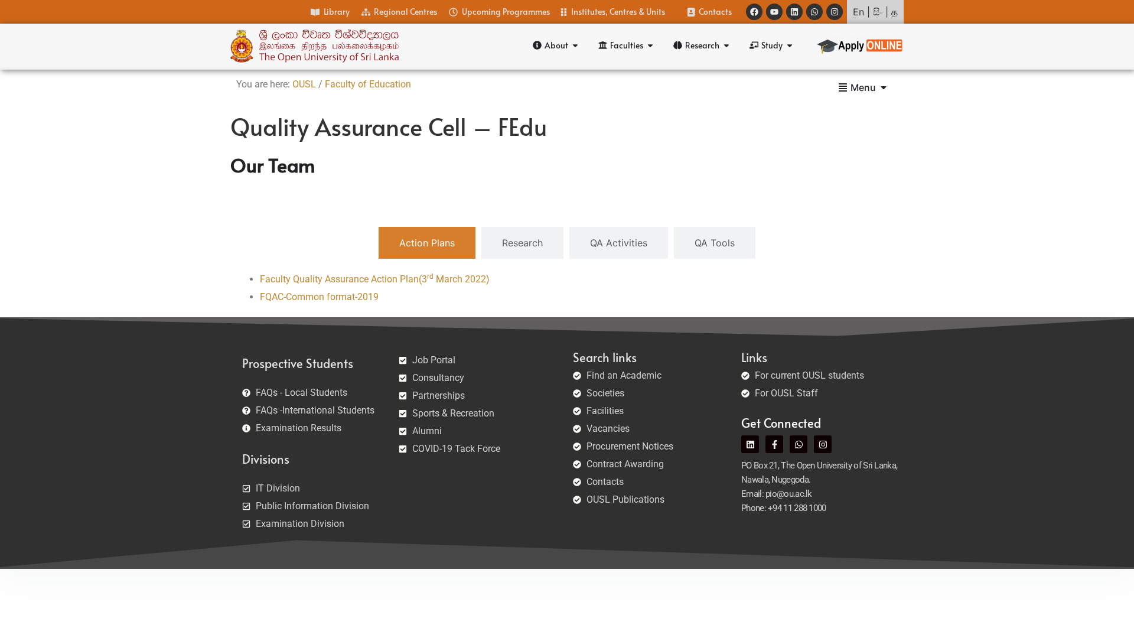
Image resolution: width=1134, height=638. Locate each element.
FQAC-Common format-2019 (319, 296)
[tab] (427, 243)
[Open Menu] (883, 87)
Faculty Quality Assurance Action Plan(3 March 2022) (375, 279)
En (858, 12)
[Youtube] (774, 12)
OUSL (304, 84)
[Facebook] (754, 12)
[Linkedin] (794, 12)
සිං (877, 12)
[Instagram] (834, 12)
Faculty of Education (368, 84)
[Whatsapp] (814, 12)
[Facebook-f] (774, 444)
